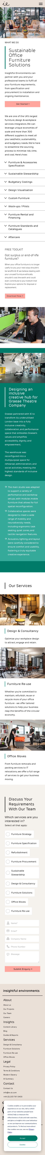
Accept (22, 1138)
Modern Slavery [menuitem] (10, 1075)
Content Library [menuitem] (10, 1027)
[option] (22, 460)
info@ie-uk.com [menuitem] (10, 1092)
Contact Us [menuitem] (8, 1088)
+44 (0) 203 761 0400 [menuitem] (12, 1096)
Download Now (15, 296)
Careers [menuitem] (6, 1017)
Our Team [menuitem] (7, 1013)
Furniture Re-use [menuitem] (10, 1053)
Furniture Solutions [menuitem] (11, 1049)
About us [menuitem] (7, 1005)
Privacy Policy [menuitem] (9, 1066)
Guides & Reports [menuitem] (10, 1035)
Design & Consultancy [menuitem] (12, 1044)
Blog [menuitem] (5, 1031)
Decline (22, 1145)
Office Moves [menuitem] (9, 1057)
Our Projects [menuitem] (8, 1009)
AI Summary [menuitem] (8, 1079)
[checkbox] (22, 854)
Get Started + (23, 104)
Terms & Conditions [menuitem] (11, 1070)
